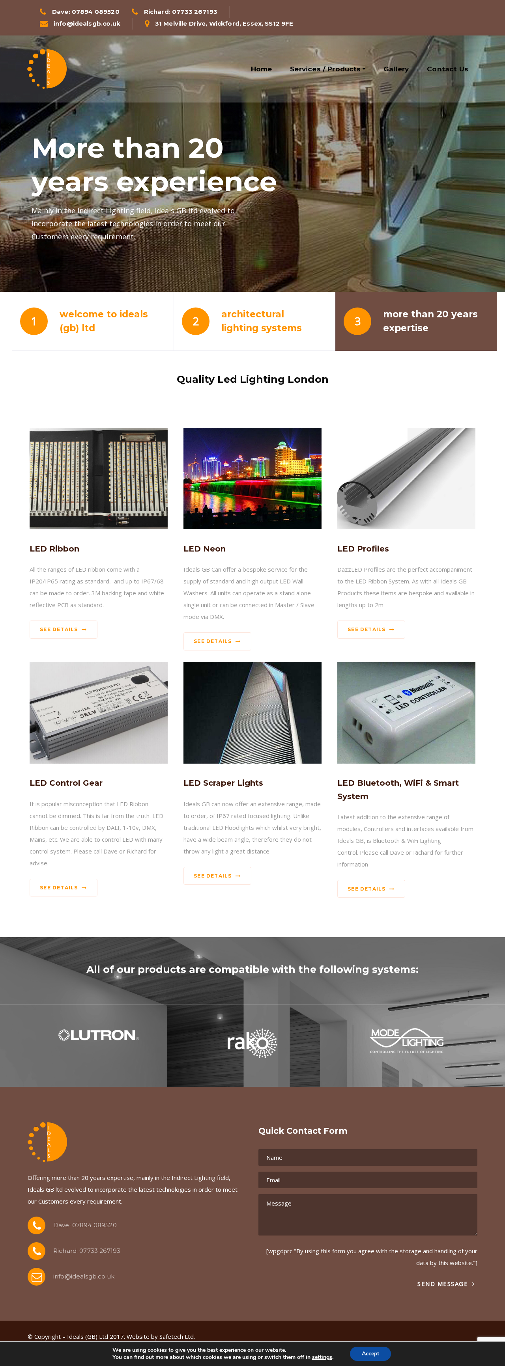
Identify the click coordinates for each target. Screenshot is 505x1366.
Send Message (443, 1284)
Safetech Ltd (176, 1336)
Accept (370, 1353)
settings (322, 1357)
